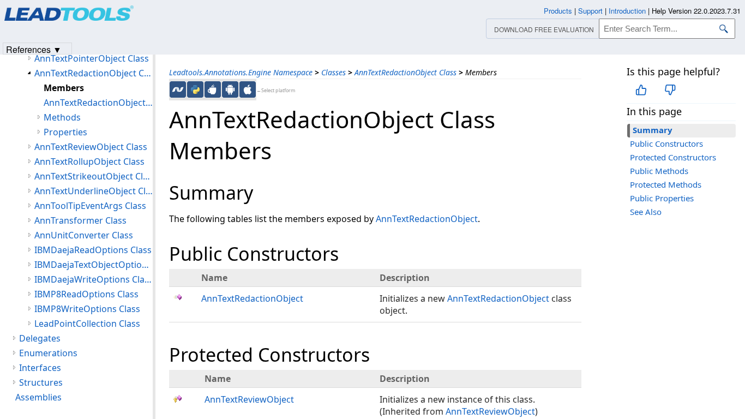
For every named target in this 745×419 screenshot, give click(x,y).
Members (64, 88)
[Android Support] (230, 89)
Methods (62, 117)
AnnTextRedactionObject (427, 219)
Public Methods (659, 170)
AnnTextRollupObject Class (89, 161)
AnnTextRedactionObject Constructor (98, 103)
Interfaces (40, 368)
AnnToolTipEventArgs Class (90, 206)
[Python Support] (195, 89)
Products (558, 10)
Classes (333, 72)
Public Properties (662, 198)
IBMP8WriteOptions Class (87, 309)
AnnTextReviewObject (249, 399)
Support (590, 10)
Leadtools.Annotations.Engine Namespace (241, 72)
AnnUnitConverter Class (83, 235)
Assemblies (38, 397)
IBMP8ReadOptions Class (86, 294)
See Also (646, 211)
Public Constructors (666, 143)
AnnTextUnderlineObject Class (93, 191)
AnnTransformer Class (80, 220)
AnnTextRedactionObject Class (405, 72)
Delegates (40, 338)
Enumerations (48, 353)
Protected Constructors (673, 157)
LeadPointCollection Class (87, 324)
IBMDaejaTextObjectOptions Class (93, 265)
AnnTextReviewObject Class (90, 147)
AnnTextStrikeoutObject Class (93, 176)
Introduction (627, 10)
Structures (41, 382)
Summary (652, 129)
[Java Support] (213, 89)
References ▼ (34, 49)
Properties (65, 132)
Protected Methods (665, 184)
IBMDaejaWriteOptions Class (93, 279)
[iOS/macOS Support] (247, 89)
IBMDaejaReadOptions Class (93, 250)
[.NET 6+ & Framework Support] (178, 89)
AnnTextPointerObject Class (91, 58)
